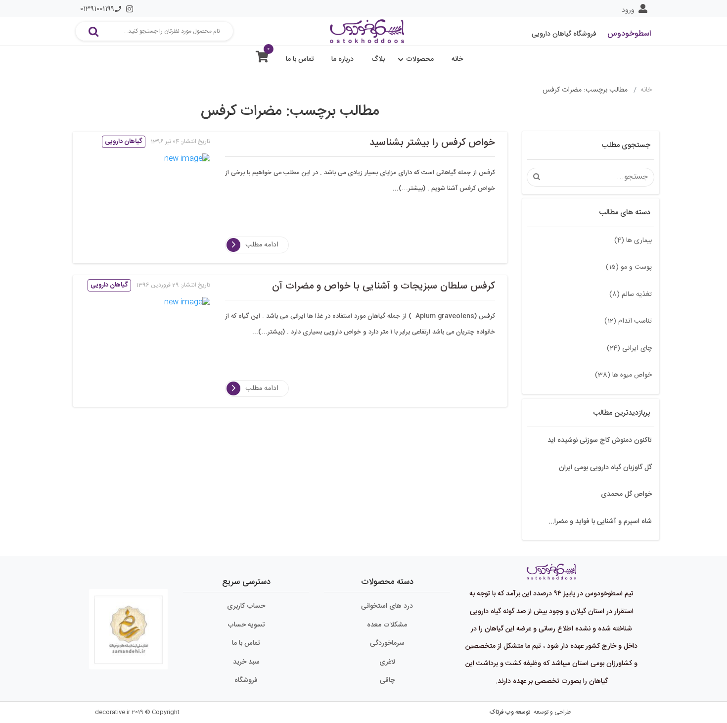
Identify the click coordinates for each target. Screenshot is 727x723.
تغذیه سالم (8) (630, 294)
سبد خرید (246, 662)
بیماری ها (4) (633, 240)
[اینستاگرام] (129, 8)
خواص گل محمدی (626, 494)
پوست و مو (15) (629, 267)
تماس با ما (300, 59)
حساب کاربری (246, 606)
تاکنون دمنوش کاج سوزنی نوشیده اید (599, 440)
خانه (457, 59)
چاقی (387, 680)
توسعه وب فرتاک (510, 712)
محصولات (420, 59)
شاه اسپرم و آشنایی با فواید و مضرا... (600, 522)
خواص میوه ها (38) (623, 375)
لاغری (387, 662)
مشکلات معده (387, 625)
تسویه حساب (246, 625)
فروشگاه (246, 680)
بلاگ (378, 59)
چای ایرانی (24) (629, 348)
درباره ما (342, 59)
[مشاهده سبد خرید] (262, 59)
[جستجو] (93, 31)
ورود (628, 10)
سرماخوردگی (387, 643)
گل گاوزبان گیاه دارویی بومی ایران (605, 468)
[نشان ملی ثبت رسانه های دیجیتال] (128, 625)
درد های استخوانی (387, 606)
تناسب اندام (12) (628, 321)
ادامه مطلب (261, 245)
